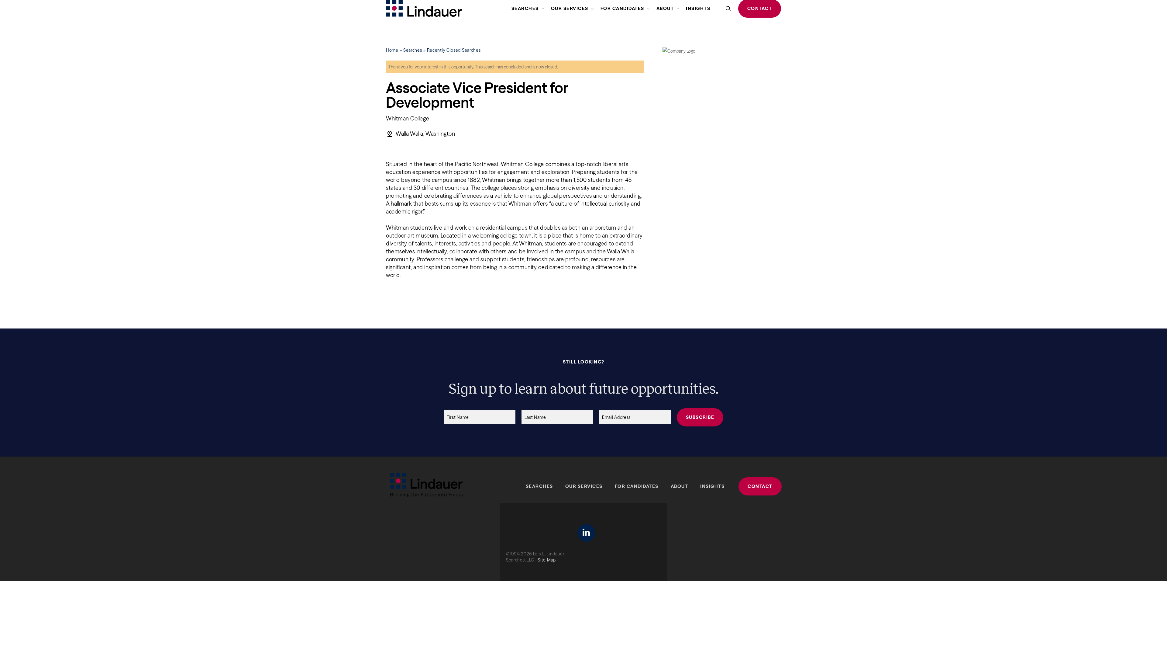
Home (392, 50)
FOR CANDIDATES (637, 486)
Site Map (547, 560)
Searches (412, 50)
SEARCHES (539, 486)
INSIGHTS (712, 486)
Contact (760, 486)
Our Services (584, 486)
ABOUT (679, 486)
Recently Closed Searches (454, 50)
